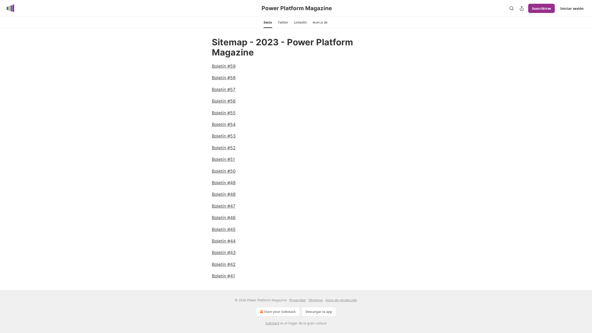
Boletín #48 (224, 194)
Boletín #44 (224, 241)
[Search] (511, 8)
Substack (272, 323)
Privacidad (298, 300)
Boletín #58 (224, 77)
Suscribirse (541, 8)
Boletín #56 (224, 101)
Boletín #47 (223, 206)
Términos (315, 300)
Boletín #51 (223, 159)
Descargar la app (318, 311)
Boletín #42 (224, 264)
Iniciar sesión (572, 8)
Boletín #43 (224, 252)
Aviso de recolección (341, 300)
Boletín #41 (223, 276)
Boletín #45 (224, 229)
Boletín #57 (223, 89)
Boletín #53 (224, 136)
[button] (268, 22)
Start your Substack (280, 311)
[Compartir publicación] (521, 8)
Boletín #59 (224, 66)
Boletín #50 (224, 171)
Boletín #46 (224, 217)
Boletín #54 (224, 124)
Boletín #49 (224, 182)
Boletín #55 (224, 113)
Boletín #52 (224, 148)
